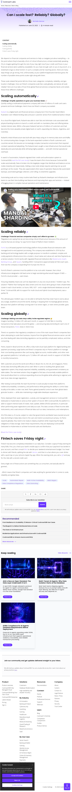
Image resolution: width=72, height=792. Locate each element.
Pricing (4, 702)
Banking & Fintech (25, 704)
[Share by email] (40, 494)
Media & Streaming (26, 722)
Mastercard (57, 259)
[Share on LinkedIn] (35, 494)
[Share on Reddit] (45, 494)
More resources (8, 542)
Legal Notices (59, 693)
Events (39, 694)
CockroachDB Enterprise (9, 697)
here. (38, 511)
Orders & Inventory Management (25, 756)
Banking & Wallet (25, 743)
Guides (39, 723)
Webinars (40, 705)
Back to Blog (15, 5)
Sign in (4, 705)
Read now (7, 596)
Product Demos (42, 726)
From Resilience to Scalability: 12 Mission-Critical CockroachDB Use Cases (29, 522)
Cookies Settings (17, 785)
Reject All (17, 780)
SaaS (21, 732)
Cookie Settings (47, 787)
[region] (17, 776)
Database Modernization (27, 688)
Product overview (7, 685)
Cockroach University (43, 716)
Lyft (62, 455)
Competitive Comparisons (41, 720)
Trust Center (58, 706)
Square (18, 262)
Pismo (17, 327)
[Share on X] (25, 494)
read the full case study (20, 160)
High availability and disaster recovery (26, 691)
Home (2, 5)
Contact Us (58, 691)
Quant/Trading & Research (25, 725)
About (56, 685)
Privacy (57, 701)
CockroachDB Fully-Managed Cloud (8, 689)
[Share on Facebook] (30, 494)
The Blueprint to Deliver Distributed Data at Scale (20, 526)
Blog (38, 713)
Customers (23, 685)
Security (57, 704)
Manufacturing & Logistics (25, 718)
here (15, 670)
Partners (57, 698)
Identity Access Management (24, 749)
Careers (57, 688)
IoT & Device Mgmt (25, 753)
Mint (25, 449)
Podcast (39, 697)
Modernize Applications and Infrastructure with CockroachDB (24, 533)
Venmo (34, 452)
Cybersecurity (24, 707)
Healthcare (23, 714)
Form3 (3, 248)
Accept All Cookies (17, 775)
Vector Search (24, 740)
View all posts (63, 553)
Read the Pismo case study (11, 432)
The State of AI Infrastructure (13, 530)
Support (39, 702)
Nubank (4, 112)
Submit (42, 504)
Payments (23, 760)
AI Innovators (24, 701)
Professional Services (43, 699)
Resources (8, 5)
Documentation (42, 685)
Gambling (23, 709)
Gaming (22, 712)
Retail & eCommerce (26, 729)
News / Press (59, 696)
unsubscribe (39, 509)
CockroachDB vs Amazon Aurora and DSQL (18, 537)
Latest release (6, 700)
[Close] (32, 765)
